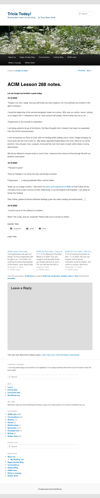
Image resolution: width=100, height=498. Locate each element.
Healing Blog (58, 57)
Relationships (13, 425)
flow (48, 276)
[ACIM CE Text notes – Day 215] (50, 260)
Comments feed (14, 392)
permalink (11, 278)
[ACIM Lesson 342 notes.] (22, 260)
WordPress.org (14, 395)
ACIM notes (71, 57)
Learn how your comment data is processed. (61, 354)
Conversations (44, 57)
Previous (80, 70)
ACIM (44, 276)
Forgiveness (55, 276)
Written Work (30, 62)
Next (89, 70)
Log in (10, 387)
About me (12, 57)
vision (69, 276)
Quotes (10, 422)
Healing (64, 276)
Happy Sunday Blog (27, 57)
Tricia (76, 276)
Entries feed (12, 390)
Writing (10, 433)
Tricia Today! (19, 13)
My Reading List (17, 459)
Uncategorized (13, 430)
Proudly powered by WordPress (50, 489)
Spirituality (12, 428)
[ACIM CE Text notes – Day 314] (79, 260)
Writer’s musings (14, 62)
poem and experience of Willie (58, 186)
